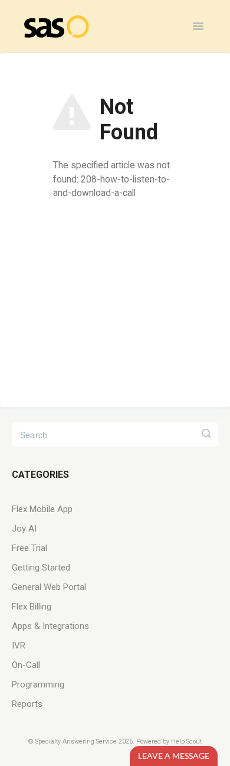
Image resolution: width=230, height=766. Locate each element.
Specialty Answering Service (76, 741)
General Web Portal (49, 587)
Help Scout (186, 741)
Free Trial (29, 548)
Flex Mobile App (42, 509)
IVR (18, 645)
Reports (27, 704)
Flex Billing (31, 606)
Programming (38, 684)
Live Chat (173, 755)
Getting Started (41, 567)
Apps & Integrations (50, 626)
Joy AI (24, 528)
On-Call (26, 665)
